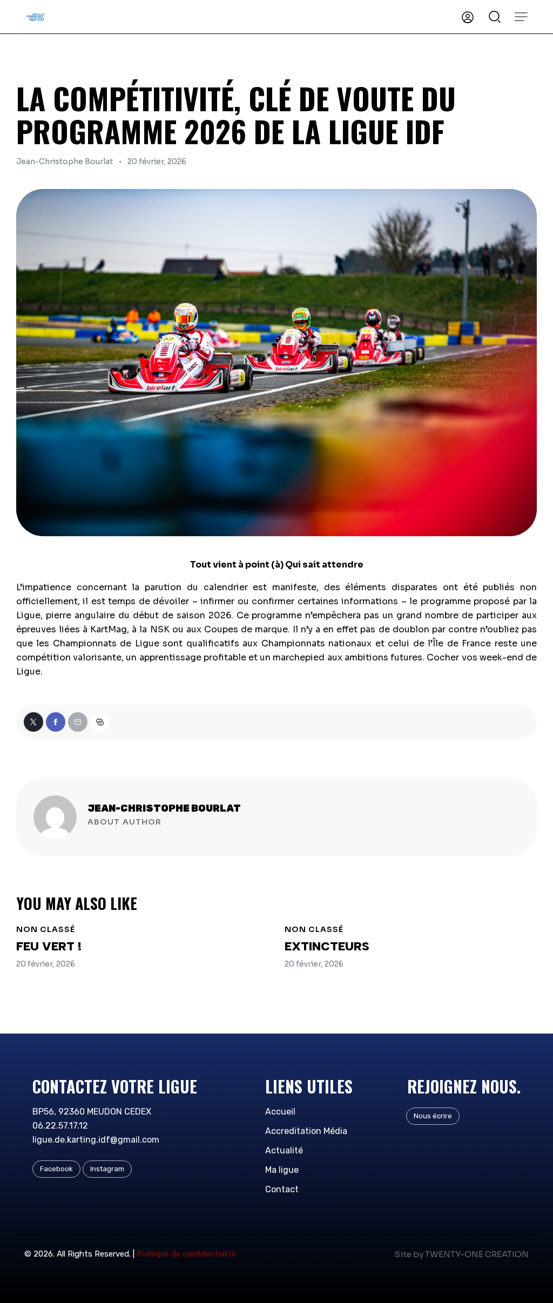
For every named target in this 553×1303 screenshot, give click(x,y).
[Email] (77, 722)
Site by (408, 1254)
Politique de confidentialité (186, 1254)
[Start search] (495, 16)
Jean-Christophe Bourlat (164, 808)
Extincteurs (327, 947)
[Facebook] (55, 722)
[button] (521, 16)
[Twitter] (33, 722)
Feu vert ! (49, 947)
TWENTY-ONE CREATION (477, 1254)
